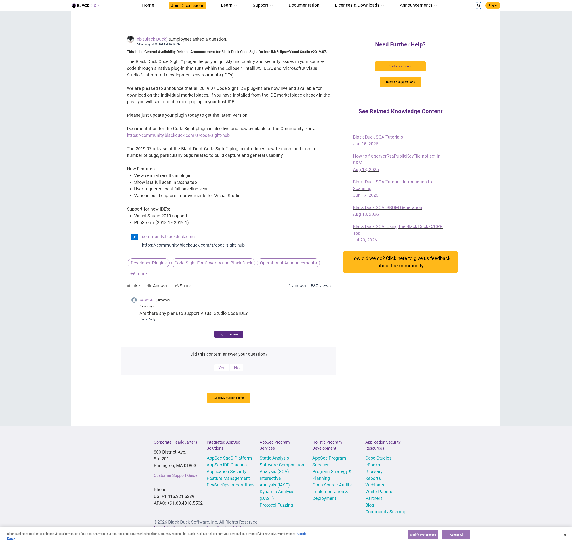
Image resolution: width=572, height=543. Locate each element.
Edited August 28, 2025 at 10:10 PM (158, 44)
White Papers (378, 491)
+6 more (138, 273)
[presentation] (134, 237)
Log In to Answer (229, 334)
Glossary (374, 471)
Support (260, 5)
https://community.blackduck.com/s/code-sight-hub (193, 245)
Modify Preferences (423, 534)
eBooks (372, 464)
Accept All (456, 534)
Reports (373, 478)
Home (148, 5)
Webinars (374, 485)
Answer (160, 285)
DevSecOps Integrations (230, 485)
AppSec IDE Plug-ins (227, 464)
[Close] (565, 535)
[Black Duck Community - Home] (86, 5)
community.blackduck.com (168, 236)
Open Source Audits (332, 485)
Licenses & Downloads (357, 5)
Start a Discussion (400, 66)
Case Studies (378, 458)
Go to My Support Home (229, 397)
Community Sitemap (385, 511)
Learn (226, 5)
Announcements (416, 5)
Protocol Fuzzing (276, 505)
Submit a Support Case (400, 82)
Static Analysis (274, 458)
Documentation (304, 5)
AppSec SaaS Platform (229, 458)
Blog (369, 505)
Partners (374, 498)
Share (185, 285)
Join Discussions (187, 5)
